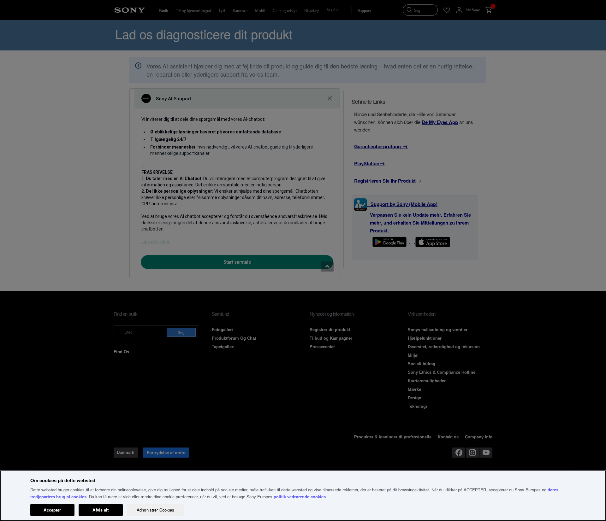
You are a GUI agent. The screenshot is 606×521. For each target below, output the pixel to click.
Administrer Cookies (155, 510)
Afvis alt (100, 510)
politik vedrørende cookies (300, 497)
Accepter (52, 510)
